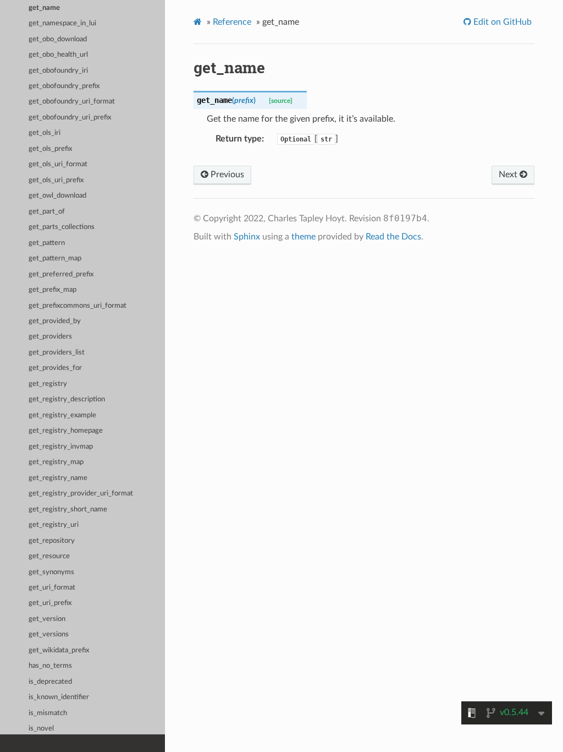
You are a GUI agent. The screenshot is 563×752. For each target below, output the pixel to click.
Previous (226, 174)
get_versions (49, 634)
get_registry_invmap (61, 446)
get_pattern (47, 243)
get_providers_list (57, 352)
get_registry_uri (54, 524)
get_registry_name (58, 478)
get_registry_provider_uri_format (81, 493)
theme (303, 236)
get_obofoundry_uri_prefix (70, 117)
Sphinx (247, 236)
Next (509, 174)
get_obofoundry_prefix (64, 86)
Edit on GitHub (501, 22)
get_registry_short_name (68, 509)
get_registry (48, 384)
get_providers (50, 336)
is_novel (41, 728)
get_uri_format (52, 587)
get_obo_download (58, 39)
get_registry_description (67, 399)
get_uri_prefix (50, 603)
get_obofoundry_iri (58, 70)
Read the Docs (393, 236)
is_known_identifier (59, 697)
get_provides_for (55, 368)
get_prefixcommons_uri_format (77, 305)
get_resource (49, 556)
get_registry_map (56, 462)
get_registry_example (62, 415)
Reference (232, 22)
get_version (47, 619)
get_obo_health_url (58, 54)
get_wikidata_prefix (59, 650)
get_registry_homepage (66, 430)
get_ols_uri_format (58, 164)
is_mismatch (48, 713)
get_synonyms (51, 572)
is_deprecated (50, 681)
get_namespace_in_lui (62, 23)
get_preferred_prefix (61, 274)
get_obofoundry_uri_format (72, 101)
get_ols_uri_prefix (56, 180)
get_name (44, 8)
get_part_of (47, 211)
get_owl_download (57, 195)
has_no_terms (50, 665)
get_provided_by (55, 321)
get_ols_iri (44, 133)
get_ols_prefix (50, 148)
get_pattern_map (55, 258)
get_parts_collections (62, 227)
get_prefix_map (52, 289)
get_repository (52, 540)
